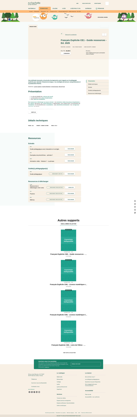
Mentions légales (70, 412)
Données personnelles (50, 412)
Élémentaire (36, 11)
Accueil (31, 11)
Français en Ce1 (53, 11)
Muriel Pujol (62, 86)
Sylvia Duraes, (54, 86)
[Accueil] (34, 3)
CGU (76, 412)
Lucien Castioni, (38, 86)
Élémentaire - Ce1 (44, 11)
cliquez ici (47, 367)
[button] (76, 3)
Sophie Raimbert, (46, 86)
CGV (79, 412)
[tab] (32, 8)
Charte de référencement (86, 412)
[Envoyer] (99, 364)
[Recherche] (107, 3)
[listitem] (29, 392)
